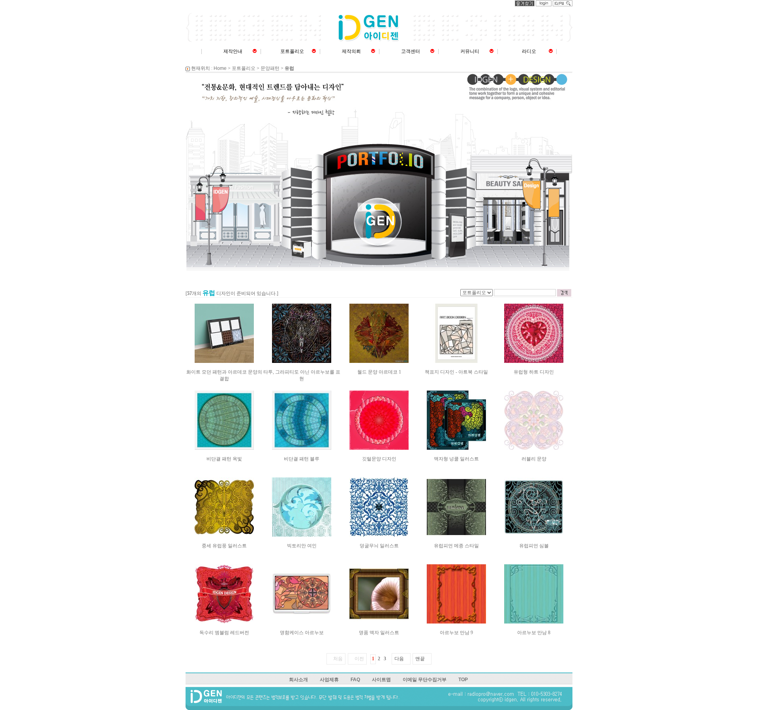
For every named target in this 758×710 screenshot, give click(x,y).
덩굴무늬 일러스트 (379, 545)
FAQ (355, 679)
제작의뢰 (351, 51)
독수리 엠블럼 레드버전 (224, 632)
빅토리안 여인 (302, 545)
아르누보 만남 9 (456, 632)
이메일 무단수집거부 (425, 679)
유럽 (289, 68)
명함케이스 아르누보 (302, 632)
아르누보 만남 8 (533, 632)
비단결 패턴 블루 (301, 459)
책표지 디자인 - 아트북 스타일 (456, 372)
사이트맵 (381, 679)
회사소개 (298, 679)
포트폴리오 (292, 51)
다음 (399, 658)
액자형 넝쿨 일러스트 (456, 459)
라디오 (529, 51)
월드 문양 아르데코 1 (379, 372)
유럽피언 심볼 (534, 545)
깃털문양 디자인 (379, 459)
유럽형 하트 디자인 (534, 372)
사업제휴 (329, 679)
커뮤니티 (469, 51)
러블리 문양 (534, 459)
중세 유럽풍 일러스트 (224, 545)
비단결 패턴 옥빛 (224, 459)
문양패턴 (270, 68)
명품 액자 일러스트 (379, 632)
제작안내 (232, 51)
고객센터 (410, 51)
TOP (463, 679)
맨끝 (420, 658)
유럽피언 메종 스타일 (456, 545)
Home (220, 68)
